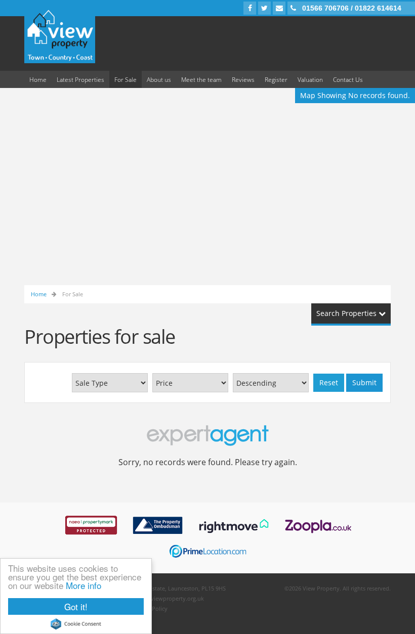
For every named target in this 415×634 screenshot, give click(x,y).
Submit (364, 382)
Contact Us (348, 79)
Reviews (243, 79)
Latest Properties (80, 79)
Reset (328, 382)
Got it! (76, 606)
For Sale (125, 79)
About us (159, 79)
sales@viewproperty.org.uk (168, 598)
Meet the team (201, 79)
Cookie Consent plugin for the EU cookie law (76, 623)
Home (38, 79)
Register (276, 79)
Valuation (310, 79)
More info (83, 585)
